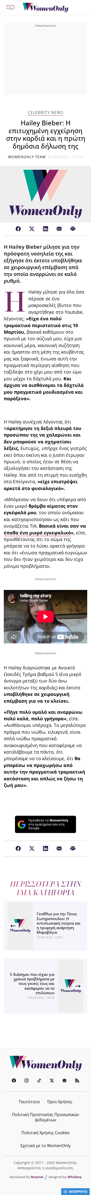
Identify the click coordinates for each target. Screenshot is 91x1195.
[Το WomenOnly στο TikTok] (39, 1081)
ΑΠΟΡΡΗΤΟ (78, 1191)
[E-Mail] (59, 229)
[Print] (72, 229)
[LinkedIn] (45, 229)
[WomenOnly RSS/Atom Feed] (77, 1081)
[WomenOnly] (45, 7)
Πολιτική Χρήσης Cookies (45, 1132)
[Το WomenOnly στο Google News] (64, 1081)
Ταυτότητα (29, 1101)
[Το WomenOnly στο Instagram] (26, 1081)
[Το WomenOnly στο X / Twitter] (52, 1081)
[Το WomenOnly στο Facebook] (14, 1081)
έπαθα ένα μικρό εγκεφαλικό (37, 533)
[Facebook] (18, 229)
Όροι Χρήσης (59, 1101)
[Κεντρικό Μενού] (10, 7)
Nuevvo (37, 1177)
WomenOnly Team (27, 156)
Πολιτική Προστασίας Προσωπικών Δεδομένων (45, 1117)
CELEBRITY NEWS (45, 112)
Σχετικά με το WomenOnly (45, 1145)
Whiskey (74, 1177)
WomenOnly (45, 1063)
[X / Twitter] (32, 229)
